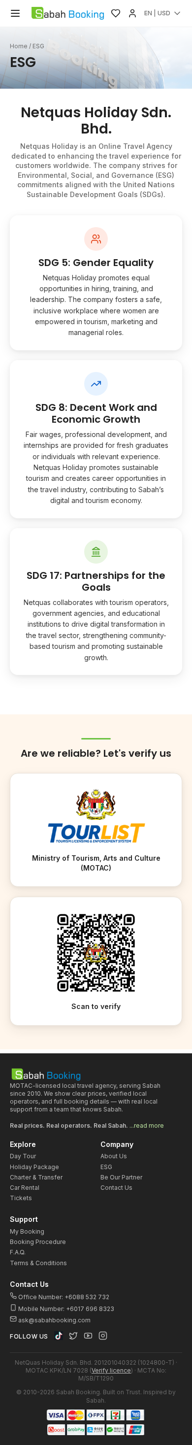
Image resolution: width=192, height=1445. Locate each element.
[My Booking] (132, 13)
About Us (113, 1156)
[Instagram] (102, 1335)
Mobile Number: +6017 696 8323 (65, 1308)
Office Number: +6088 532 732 (63, 1297)
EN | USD (157, 13)
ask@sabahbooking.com (54, 1320)
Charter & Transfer (36, 1177)
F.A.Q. (18, 1252)
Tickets (21, 1198)
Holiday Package (34, 1167)
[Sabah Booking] (68, 13)
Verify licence (111, 1370)
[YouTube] (88, 1335)
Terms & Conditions (38, 1263)
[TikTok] (58, 1335)
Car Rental (24, 1187)
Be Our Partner (121, 1177)
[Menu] (15, 13)
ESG (106, 1167)
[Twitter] (73, 1335)
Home (19, 46)
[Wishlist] (116, 13)
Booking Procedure (38, 1241)
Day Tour (23, 1156)
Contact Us (116, 1187)
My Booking (27, 1231)
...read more (146, 1125)
